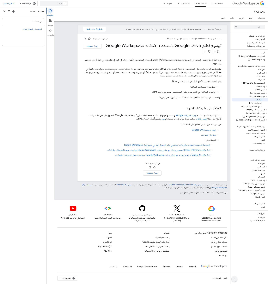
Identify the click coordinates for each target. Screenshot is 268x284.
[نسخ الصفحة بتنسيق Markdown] (209, 51)
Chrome (179, 267)
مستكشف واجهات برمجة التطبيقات (157, 251)
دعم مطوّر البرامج (221, 251)
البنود (225, 278)
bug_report (13, 11)
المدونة (109, 237)
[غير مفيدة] (85, 39)
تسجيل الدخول (8, 3)
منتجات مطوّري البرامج (219, 242)
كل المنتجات (185, 3)
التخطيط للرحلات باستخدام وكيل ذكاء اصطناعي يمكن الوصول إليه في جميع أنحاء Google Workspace (167, 145)
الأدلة (251, 18)
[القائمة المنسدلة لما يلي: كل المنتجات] (177, 3)
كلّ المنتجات (113, 267)
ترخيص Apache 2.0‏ (124, 185)
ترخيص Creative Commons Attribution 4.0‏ (185, 185)
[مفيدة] (89, 39)
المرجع (241, 18)
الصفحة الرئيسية (217, 3)
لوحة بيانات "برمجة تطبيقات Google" (155, 242)
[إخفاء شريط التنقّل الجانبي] (234, 279)
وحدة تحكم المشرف (162, 237)
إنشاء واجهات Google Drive (204, 130)
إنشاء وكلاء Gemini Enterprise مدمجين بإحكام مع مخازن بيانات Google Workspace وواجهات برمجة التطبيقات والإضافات (158, 150)
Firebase (166, 267)
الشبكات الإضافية (201, 3)
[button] (250, 73)
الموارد (169, 3)
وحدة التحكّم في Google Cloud (157, 246)
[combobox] (54, 3)
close (4, 11)
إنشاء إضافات (201, 118)
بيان (163, 118)
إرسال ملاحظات (92, 46)
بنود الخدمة (223, 255)
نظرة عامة (261, 18)
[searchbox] (249, 27)
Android (192, 267)
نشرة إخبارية (107, 242)
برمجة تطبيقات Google (186, 115)
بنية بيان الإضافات (208, 135)
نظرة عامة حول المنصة (219, 237)
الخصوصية (217, 278)
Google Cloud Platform (147, 267)
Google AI (127, 267)
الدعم (223, 18)
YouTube (108, 251)
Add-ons (259, 12)
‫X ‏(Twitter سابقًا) (105, 246)
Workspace (251, 3)
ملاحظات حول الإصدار (219, 246)
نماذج (232, 18)
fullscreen (9, 11)
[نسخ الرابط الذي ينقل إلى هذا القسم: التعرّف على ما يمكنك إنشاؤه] (184, 108)
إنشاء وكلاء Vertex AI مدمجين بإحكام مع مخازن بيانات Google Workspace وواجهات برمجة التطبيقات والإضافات (162, 155)
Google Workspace (199, 39)
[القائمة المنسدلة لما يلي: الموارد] (163, 3)
